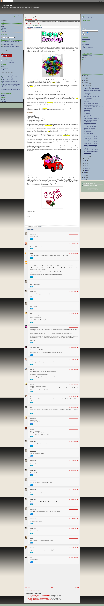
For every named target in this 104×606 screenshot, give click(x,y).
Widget (61, 354)
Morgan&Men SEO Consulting (54, 354)
